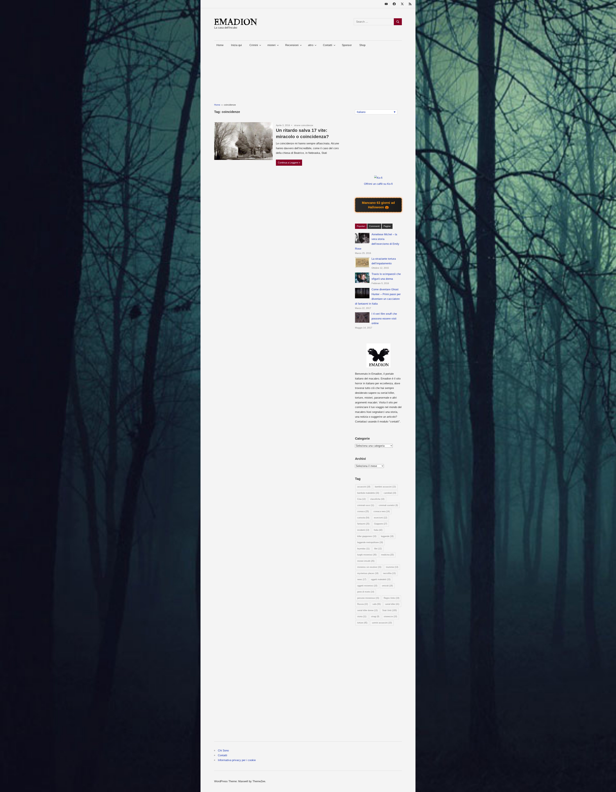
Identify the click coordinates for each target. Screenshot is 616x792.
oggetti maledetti (380, 579)
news (361, 579)
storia (361, 616)
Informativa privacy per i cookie (237, 760)
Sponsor (347, 45)
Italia (378, 530)
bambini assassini (385, 486)
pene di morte (365, 592)
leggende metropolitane (370, 542)
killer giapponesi (366, 536)
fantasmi (363, 524)
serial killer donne (367, 610)
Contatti (222, 755)
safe (376, 604)
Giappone (380, 524)
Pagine (387, 226)
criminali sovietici (388, 505)
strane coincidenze (303, 125)
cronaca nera (381, 511)
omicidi (387, 585)
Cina (361, 499)
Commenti (374, 226)
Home (219, 45)
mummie (392, 567)
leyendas (363, 548)
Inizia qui (236, 45)
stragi (375, 616)
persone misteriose (368, 598)
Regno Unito (391, 598)
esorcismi (380, 517)
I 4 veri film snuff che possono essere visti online (384, 318)
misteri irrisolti (365, 561)
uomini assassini (382, 623)
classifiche (377, 499)
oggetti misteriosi (367, 585)
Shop (362, 45)
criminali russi (365, 505)
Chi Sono (223, 750)
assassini (363, 486)
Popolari (361, 226)
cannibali (390, 493)
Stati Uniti (389, 610)
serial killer (392, 604)
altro (310, 45)
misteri (271, 45)
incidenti (363, 530)
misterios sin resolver (369, 567)
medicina (387, 555)
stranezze (390, 616)
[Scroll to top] (610, 786)
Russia (362, 604)
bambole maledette (368, 493)
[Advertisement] (308, 72)
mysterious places (367, 573)
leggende (387, 536)
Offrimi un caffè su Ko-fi (378, 183)
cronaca (363, 511)
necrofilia (389, 573)
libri (378, 548)
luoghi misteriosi (366, 555)
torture (362, 623)
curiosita (363, 517)
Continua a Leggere (288, 162)
